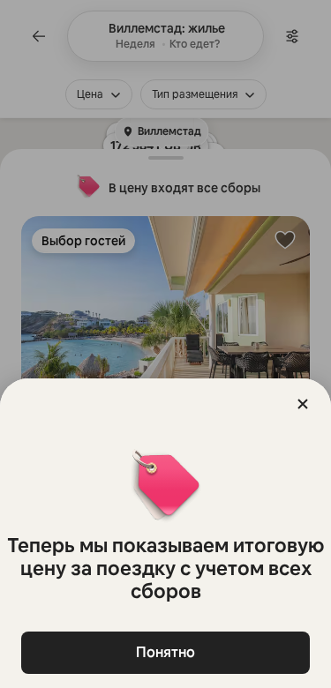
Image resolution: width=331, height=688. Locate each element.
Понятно (165, 652)
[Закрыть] (303, 404)
